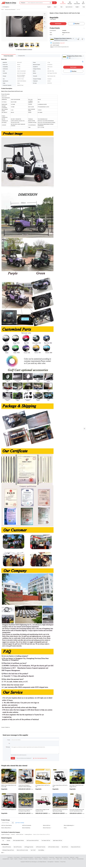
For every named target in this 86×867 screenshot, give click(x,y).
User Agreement (50, 861)
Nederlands (45, 858)
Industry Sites (51, 857)
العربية (50, 858)
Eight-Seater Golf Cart (57, 840)
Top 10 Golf (33, 850)
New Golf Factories (18, 847)
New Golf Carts (65, 847)
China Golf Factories (6, 847)
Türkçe (69, 858)
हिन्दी (61, 858)
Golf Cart (18, 9)
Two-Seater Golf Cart (45, 840)
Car (3, 840)
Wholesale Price (45, 857)
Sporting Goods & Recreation (10, 9)
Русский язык (31, 858)
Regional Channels (58, 857)
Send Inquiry (58, 23)
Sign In (51, 46)
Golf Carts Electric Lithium (53, 847)
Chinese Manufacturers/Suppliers (27, 857)
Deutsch (40, 858)
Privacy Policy (63, 861)
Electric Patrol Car (46, 827)
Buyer (55, 7)
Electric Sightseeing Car (69, 825)
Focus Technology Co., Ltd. (34, 861)
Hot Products (10, 857)
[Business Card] (82, 61)
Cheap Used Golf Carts (75, 847)
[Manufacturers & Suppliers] (8, 2)
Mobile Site (72, 857)
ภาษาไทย (65, 858)
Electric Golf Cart (46, 825)
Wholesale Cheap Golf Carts (8, 850)
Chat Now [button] (77, 23)
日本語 (58, 858)
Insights (77, 857)
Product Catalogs (20, 822)
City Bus (8, 840)
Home (2, 9)
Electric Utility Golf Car (6, 827)
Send (13, 758)
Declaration (57, 861)
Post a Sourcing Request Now (40, 758)
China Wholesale (37, 857)
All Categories (6, 7)
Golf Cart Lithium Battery (6, 825)
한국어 (54, 858)
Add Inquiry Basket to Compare (24, 49)
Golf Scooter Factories (40, 847)
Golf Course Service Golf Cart (33, 840)
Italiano (36, 858)
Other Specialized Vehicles (18, 840)
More (2, 852)
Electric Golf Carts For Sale (22, 850)
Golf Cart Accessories (26, 825)
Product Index (66, 857)
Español (15, 858)
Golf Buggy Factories (28, 847)
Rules (84, 7)
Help (61, 7)
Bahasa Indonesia (80, 858)
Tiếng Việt (74, 858)
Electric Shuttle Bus (26, 827)
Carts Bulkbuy (41, 850)
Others (65, 827)
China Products (17, 857)
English (11, 858)
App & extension (69, 7)
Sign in (83, 3)
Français (25, 858)
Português (21, 858)
